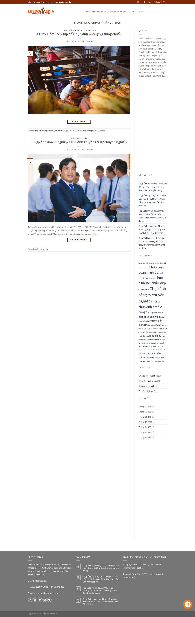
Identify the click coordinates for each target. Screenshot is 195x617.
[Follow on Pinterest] (49, 599)
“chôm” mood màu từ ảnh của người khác (151, 361)
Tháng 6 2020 (144, 427)
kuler (159, 329)
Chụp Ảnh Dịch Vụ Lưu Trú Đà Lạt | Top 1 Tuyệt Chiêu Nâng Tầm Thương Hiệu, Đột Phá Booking (152, 200)
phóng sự (90, 131)
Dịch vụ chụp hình (88, 30)
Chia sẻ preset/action (148, 375)
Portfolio (97, 12)
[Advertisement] (152, 127)
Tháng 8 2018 (144, 432)
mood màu (155, 335)
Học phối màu (152, 329)
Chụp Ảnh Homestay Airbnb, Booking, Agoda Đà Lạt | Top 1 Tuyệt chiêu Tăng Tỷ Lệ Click (152, 229)
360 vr (140, 263)
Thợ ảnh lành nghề (70, 30)
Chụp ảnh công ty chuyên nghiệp (152, 294)
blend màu (150, 263)
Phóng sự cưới (100, 131)
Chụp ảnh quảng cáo (156, 312)
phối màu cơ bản (150, 350)
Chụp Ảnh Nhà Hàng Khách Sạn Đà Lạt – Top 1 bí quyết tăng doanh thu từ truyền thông (152, 187)
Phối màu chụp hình (151, 346)
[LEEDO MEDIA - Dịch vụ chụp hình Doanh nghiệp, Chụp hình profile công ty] (54, 11)
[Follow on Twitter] (40, 599)
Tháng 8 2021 (144, 417)
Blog (140, 12)
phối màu (141, 346)
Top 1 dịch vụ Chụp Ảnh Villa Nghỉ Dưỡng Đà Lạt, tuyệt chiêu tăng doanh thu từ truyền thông (152, 215)
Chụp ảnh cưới (81, 131)
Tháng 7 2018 (144, 437)
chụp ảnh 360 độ (143, 289)
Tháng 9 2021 (144, 411)
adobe (145, 263)
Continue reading (79, 122)
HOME (87, 12)
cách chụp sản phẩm (149, 316)
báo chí (72, 131)
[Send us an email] (44, 599)
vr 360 (147, 357)
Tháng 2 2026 (144, 406)
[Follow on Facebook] (30, 599)
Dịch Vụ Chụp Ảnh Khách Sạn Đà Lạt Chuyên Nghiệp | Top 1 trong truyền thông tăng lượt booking (152, 243)
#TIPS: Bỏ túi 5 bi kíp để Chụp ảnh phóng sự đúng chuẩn (79, 34)
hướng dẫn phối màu (157, 325)
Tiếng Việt (158, 2)
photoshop (145, 343)
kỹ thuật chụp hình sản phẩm (155, 332)
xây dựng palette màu (157, 357)
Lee (91, 41)
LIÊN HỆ (133, 12)
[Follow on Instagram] (35, 599)
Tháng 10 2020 (145, 422)
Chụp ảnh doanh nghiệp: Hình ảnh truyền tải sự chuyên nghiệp (79, 142)
